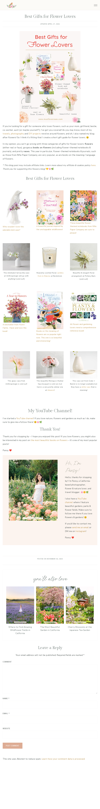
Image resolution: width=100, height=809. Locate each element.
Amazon (51, 390)
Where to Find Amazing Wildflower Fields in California (20, 630)
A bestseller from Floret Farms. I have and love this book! (15, 327)
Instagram (81, 531)
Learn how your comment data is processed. (63, 759)
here (93, 165)
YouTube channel (25, 418)
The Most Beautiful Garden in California (50, 629)
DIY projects (35, 133)
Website (6, 728)
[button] (95, 4)
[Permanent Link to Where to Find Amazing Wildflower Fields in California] (20, 623)
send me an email (80, 527)
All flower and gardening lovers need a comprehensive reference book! (83, 327)
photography (17, 133)
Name (6, 698)
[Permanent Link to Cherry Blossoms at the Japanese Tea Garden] (80, 623)
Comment (7, 662)
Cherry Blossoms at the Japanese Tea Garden (80, 629)
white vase (85, 387)
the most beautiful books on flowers (49, 440)
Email (6, 713)
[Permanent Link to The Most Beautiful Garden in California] (50, 623)
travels (6, 133)
